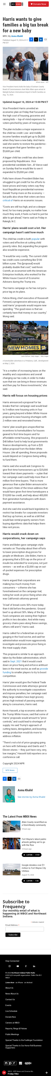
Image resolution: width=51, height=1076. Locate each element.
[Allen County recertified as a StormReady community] (11, 826)
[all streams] (47, 1072)
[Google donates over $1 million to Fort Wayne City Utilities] (11, 869)
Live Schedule (11, 1011)
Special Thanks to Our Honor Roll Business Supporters (23, 1047)
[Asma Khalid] (9, 794)
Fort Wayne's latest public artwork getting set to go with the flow (34, 842)
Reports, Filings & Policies (16, 1029)
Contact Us (10, 1000)
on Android (28, 983)
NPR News (10, 770)
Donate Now (39, 4)
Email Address (12, 925)
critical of (8, 200)
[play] (4, 1072)
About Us (9, 988)
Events (8, 1005)
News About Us (11, 994)
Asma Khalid (17, 36)
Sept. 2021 (16, 661)
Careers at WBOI (12, 1023)
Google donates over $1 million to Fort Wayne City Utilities (34, 868)
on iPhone (19, 983)
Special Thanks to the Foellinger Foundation (24, 1040)
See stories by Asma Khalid (31, 796)
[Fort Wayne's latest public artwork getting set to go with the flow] (11, 843)
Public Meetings (12, 1034)
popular (36, 238)
